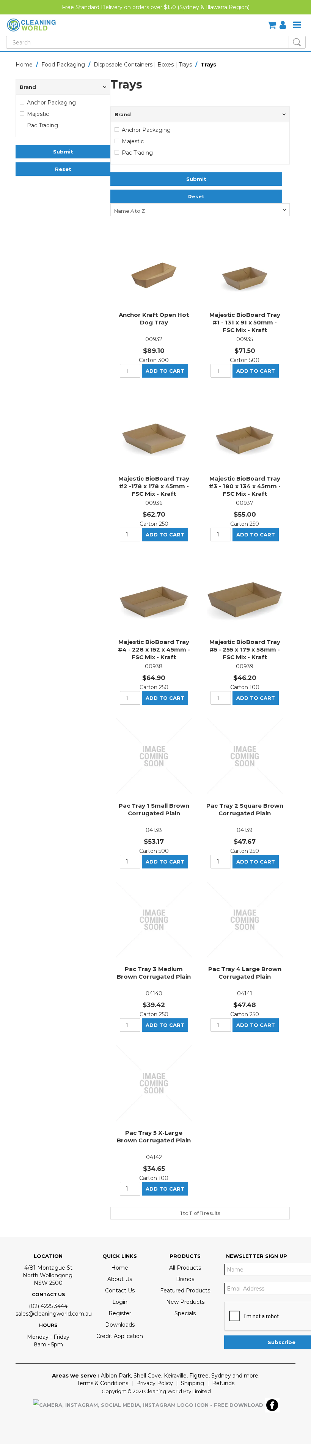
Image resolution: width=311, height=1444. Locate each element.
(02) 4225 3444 (48, 1306)
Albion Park (116, 1375)
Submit (63, 152)
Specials (185, 1313)
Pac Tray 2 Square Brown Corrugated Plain (244, 809)
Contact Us (120, 1290)
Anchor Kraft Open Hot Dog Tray (154, 318)
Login (119, 1301)
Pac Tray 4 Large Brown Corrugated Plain (244, 972)
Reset (63, 169)
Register (119, 1313)
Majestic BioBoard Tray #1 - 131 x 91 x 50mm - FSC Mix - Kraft (244, 322)
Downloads (120, 1324)
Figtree (199, 1375)
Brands (185, 1279)
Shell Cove (147, 1375)
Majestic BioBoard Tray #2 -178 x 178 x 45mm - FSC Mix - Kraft (153, 486)
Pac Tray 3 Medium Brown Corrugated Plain (154, 972)
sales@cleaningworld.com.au (54, 1313)
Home (24, 64)
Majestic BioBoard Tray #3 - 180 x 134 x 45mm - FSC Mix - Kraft (245, 486)
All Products (185, 1267)
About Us (119, 1279)
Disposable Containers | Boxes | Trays (143, 64)
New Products (185, 1301)
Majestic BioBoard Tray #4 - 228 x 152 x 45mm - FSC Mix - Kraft (154, 649)
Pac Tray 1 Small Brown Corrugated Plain (154, 809)
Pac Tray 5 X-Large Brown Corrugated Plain (154, 1136)
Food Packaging (63, 64)
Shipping (192, 1383)
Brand (28, 87)
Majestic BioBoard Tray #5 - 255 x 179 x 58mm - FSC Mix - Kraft (244, 649)
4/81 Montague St (48, 1267)
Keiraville (175, 1375)
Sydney (221, 1375)
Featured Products (185, 1290)
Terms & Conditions (102, 1383)
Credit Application (119, 1336)
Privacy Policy (154, 1383)
